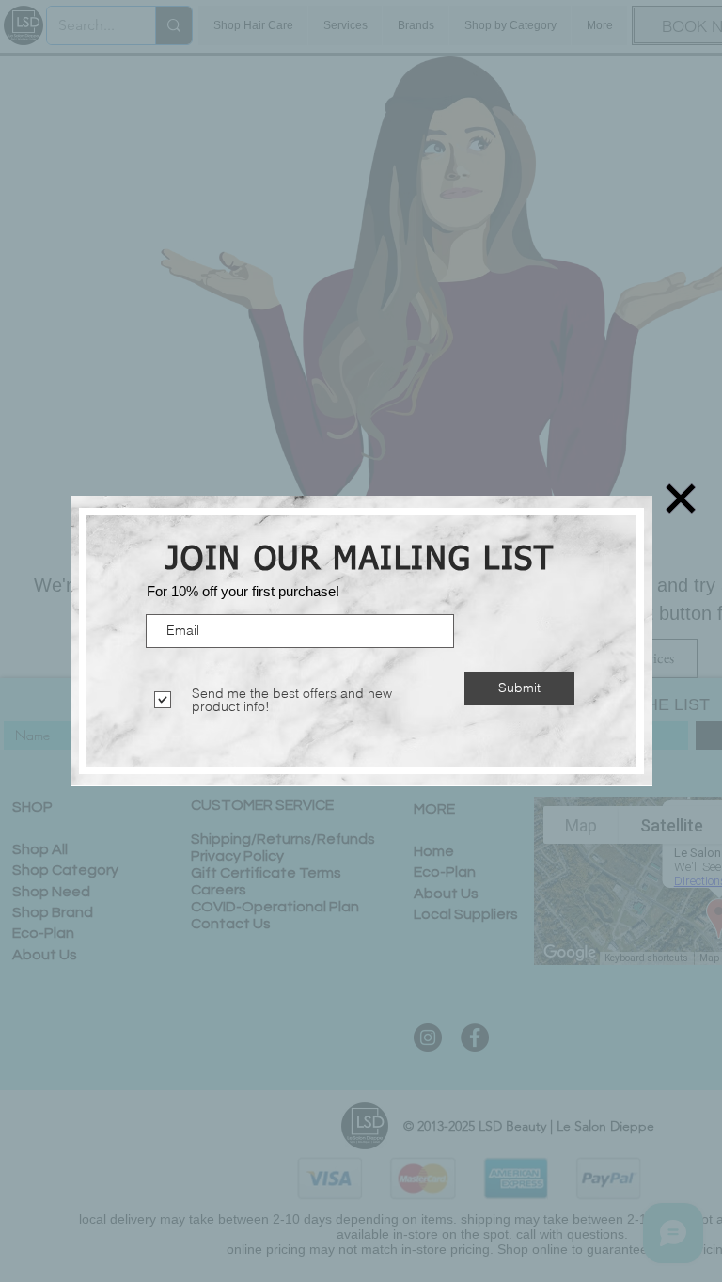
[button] (681, 498)
